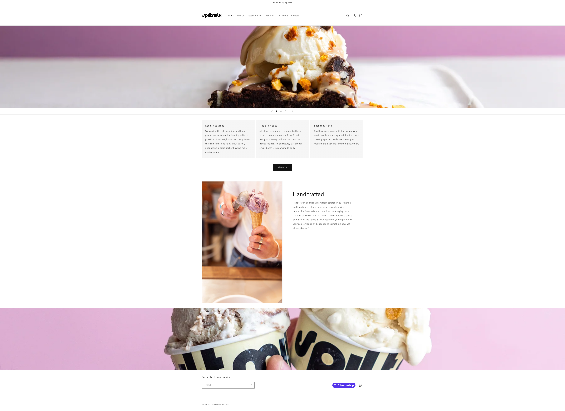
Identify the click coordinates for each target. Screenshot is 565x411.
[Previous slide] (265, 111)
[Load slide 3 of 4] (281, 111)
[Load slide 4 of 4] (285, 111)
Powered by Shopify (222, 404)
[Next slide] (292, 111)
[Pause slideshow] (300, 111)
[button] (348, 15)
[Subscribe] (251, 385)
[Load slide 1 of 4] (272, 111)
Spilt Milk (211, 404)
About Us (282, 167)
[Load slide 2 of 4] (276, 111)
